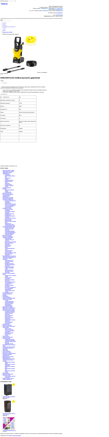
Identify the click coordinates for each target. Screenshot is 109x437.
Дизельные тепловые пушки (8, 373)
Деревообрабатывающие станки (9, 226)
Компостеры (7, 183)
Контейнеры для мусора (7, 208)
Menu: (4, 1)
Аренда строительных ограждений (9, 243)
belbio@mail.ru (60, 12)
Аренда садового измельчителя (8, 246)
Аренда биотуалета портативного (8, 254)
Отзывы (4, 27)
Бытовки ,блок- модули (7, 352)
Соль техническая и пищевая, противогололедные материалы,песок (8, 195)
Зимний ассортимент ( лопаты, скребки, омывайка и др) (8, 379)
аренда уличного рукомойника (10, 241)
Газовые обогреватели (7, 187)
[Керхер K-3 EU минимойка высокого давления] (18, 72)
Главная (4, 22)
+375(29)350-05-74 (52, 8)
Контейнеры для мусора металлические (9, 214)
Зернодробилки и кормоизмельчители (8, 305)
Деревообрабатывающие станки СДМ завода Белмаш (10, 231)
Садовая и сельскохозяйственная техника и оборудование (9, 299)
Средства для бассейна (9, 266)
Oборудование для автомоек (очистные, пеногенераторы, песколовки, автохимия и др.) (8, 198)
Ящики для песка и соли (7, 193)
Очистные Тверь (8, 328)
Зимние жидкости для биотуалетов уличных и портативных (9, 271)
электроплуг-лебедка (9, 234)
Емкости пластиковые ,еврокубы (9, 310)
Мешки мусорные (8, 220)
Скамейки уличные (6, 324)
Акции (4, 24)
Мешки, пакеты (5, 350)
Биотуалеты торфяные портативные (9, 286)
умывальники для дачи (9, 180)
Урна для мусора (8, 219)
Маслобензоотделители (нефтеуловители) (7, 355)
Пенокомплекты (8, 202)
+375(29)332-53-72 (46, 10)
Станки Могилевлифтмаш (9, 233)
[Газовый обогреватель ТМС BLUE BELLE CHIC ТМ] (9, 412)
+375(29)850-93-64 (59, 10)
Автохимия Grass (8, 192)
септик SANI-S (7, 331)
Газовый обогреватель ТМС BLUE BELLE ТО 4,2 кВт (9, 397)
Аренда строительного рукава (10, 252)
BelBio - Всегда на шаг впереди (15, 435)
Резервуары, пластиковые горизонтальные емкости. (10, 312)
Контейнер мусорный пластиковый (9, 210)
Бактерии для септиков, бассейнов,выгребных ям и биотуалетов (10, 264)
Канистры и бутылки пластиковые (8, 314)
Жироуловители (8, 333)
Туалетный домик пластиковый (8, 278)
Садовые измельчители (9, 302)
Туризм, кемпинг (6, 372)
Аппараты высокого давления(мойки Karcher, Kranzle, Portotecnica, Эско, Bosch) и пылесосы (9, 359)
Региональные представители (9, 26)
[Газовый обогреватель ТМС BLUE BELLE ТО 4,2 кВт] (9, 395)
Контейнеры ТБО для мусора (10, 218)
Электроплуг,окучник (9, 303)
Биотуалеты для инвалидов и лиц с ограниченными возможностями (10, 288)
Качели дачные (8, 178)
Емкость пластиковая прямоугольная (9, 316)
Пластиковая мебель (6, 297)
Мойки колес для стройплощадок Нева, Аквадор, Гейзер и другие (9, 308)
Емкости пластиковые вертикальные (9, 318)
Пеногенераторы (8, 207)
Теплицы (6, 179)
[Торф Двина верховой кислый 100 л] (9, 429)
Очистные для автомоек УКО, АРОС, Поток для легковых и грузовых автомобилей (10, 205)
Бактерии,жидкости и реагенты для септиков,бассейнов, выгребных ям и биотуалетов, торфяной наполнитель (9, 257)
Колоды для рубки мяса (7, 325)
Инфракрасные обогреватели (8, 356)
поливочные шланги (8, 181)
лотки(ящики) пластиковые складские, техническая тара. (10, 341)
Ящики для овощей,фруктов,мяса (9, 343)
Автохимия (5, 188)
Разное (6, 182)
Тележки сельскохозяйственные (9, 301)
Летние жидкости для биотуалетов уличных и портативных (9, 261)
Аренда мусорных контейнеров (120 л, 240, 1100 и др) (9, 239)
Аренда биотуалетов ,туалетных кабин (9, 251)
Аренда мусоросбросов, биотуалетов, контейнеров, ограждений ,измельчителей (8, 236)
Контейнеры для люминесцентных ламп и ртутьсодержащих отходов (10, 224)
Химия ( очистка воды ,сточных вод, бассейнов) (9, 330)
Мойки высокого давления (7, 32)
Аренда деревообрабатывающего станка (10, 248)
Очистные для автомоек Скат (10, 200)
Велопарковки (5, 296)
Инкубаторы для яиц (6, 375)
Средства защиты (6, 336)
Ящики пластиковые (6, 338)
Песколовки (7, 201)
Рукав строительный (6, 351)
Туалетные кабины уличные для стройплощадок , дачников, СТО (10, 283)
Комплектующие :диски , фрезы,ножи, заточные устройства (9, 228)
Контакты (5, 25)
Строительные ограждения (8, 337)
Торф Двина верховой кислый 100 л (9, 430)
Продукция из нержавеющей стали (9, 353)
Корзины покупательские (9, 339)
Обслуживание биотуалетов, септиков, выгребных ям (8, 293)
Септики (6, 335)
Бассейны (4, 294)
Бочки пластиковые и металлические (9, 322)
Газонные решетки (8, 184)
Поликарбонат (7, 174)
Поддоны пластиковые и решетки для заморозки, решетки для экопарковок (9, 348)
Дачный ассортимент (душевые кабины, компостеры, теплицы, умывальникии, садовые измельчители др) (8, 172)
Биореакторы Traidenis (9, 332)
